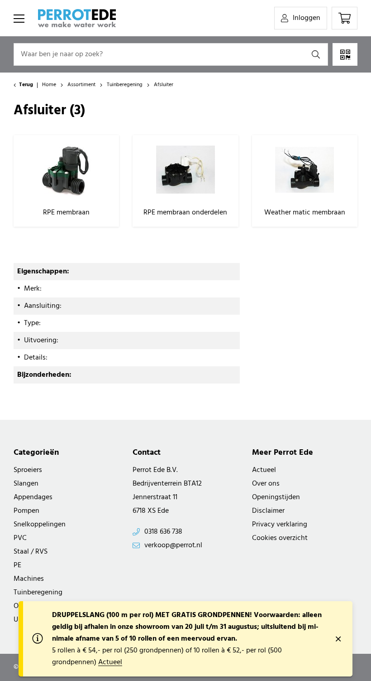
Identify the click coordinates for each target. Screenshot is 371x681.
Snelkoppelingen (40, 524)
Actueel (264, 470)
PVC (20, 538)
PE (17, 565)
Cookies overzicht (280, 538)
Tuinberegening (38, 592)
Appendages (33, 497)
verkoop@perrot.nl (173, 545)
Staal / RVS (31, 552)
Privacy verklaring (279, 524)
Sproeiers (28, 470)
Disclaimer (268, 511)
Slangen (26, 484)
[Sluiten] (338, 638)
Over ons (266, 484)
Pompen (26, 511)
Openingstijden (276, 497)
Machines (29, 579)
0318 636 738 (163, 532)
